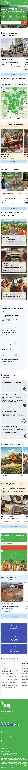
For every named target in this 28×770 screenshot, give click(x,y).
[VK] (2, 725)
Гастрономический (5, 84)
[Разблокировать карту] (25, 91)
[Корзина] (22, 2)
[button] (23, 103)
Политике (5, 557)
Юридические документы (6, 718)
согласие (7, 550)
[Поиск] (19, 3)
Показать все (14, 74)
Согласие (17, 554)
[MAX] (15, 725)
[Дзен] (8, 725)
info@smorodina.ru (5, 751)
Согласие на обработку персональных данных (11, 716)
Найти (23, 22)
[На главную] (7, 2)
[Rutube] (11, 725)
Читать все (14, 526)
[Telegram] (5, 725)
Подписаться (14, 548)
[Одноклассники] (18, 725)
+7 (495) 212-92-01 (5, 748)
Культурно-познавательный (18, 84)
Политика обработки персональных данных (10, 713)
